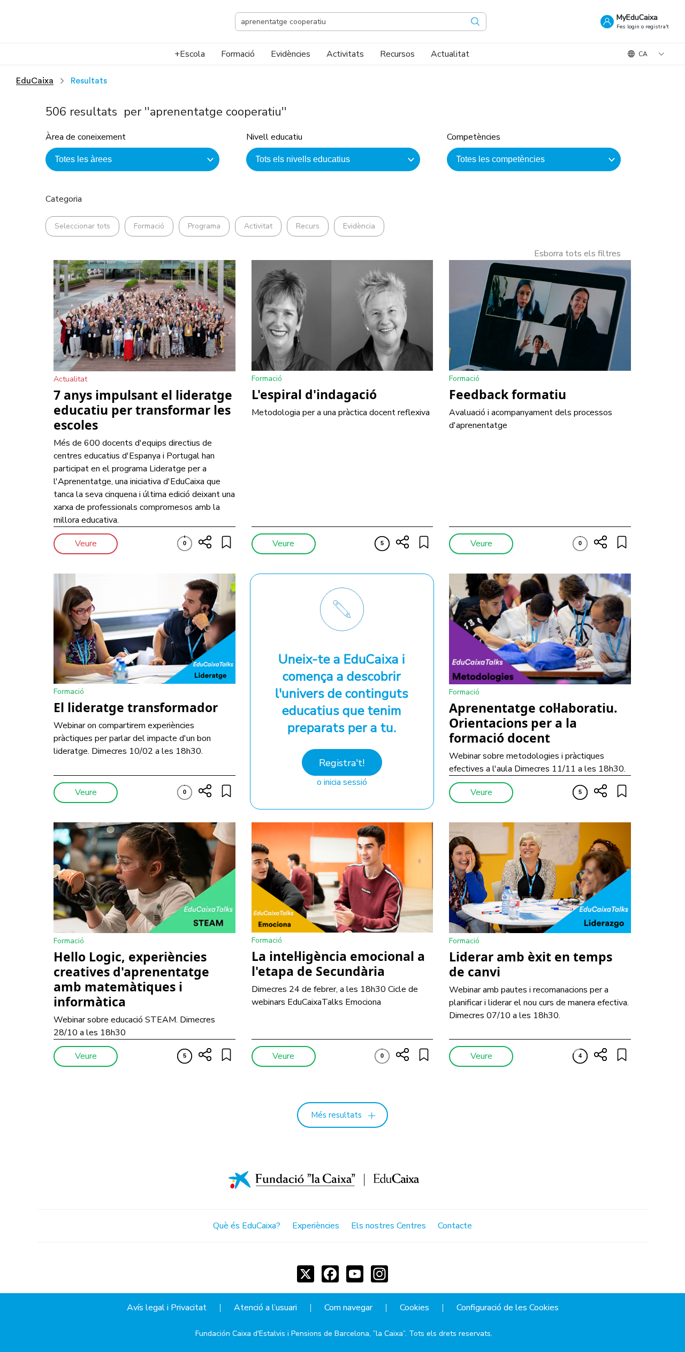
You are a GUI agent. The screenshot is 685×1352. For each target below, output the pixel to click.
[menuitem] (189, 54)
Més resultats (336, 1115)
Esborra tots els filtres (577, 253)
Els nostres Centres (388, 1225)
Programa (204, 226)
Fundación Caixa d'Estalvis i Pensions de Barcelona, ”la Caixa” (300, 1333)
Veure (86, 543)
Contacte (455, 1225)
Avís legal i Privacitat (167, 1308)
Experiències (315, 1225)
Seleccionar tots (82, 226)
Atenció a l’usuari (265, 1308)
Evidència (359, 226)
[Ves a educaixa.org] (69, 21)
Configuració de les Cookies (507, 1308)
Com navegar (348, 1308)
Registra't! (341, 763)
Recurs (307, 226)
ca (643, 54)
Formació (149, 226)
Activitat (258, 226)
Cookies (414, 1308)
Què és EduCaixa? (246, 1225)
